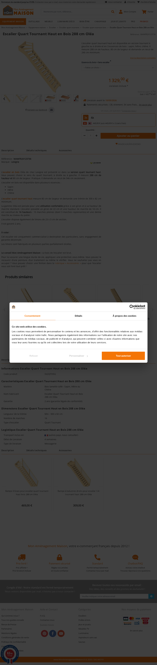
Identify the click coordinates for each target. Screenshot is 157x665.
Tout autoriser (123, 355)
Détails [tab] (78, 315)
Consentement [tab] (32, 315)
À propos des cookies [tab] (124, 315)
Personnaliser (76, 355)
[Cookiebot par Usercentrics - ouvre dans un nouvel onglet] (131, 307)
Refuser (33, 355)
